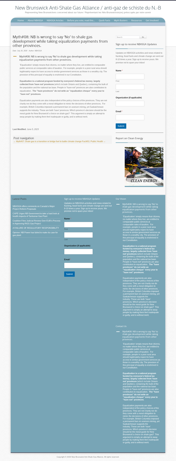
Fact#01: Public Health (94, 141)
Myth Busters (120, 20)
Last (117, 91)
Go (143, 37)
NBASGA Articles (55, 20)
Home (21, 20)
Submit (121, 126)
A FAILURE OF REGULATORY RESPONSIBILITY (36, 228)
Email (119, 111)
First (117, 81)
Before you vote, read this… (81, 20)
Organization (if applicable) (129, 98)
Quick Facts (104, 20)
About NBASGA (35, 20)
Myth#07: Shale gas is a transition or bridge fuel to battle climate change (48, 141)
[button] (62, 58)
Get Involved (152, 20)
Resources (136, 20)
